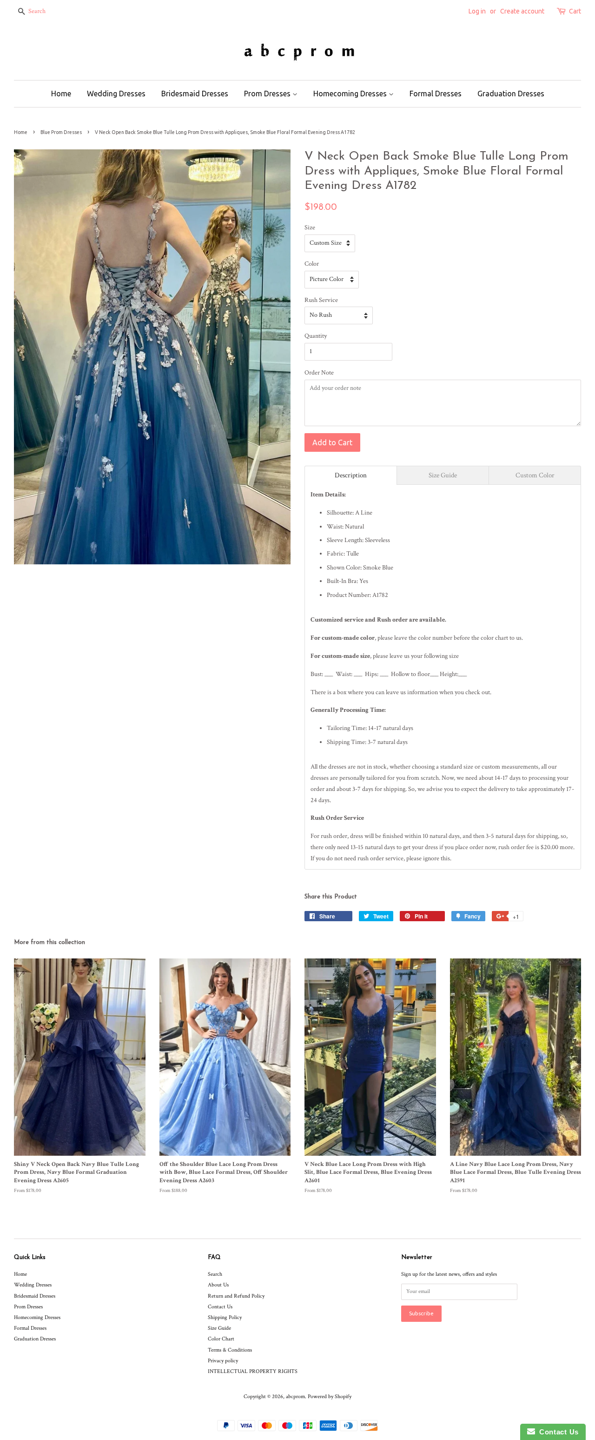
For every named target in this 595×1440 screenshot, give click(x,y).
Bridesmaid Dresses (194, 93)
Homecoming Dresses (351, 93)
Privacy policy (223, 1360)
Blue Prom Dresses (61, 132)
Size (309, 227)
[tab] (350, 475)
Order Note (319, 372)
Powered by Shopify (329, 1396)
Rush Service (321, 300)
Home (61, 93)
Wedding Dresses (116, 93)
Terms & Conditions (230, 1349)
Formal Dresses (436, 93)
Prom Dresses (268, 93)
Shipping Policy (225, 1317)
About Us (218, 1284)
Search (215, 1274)
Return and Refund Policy (236, 1296)
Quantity (315, 336)
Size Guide (219, 1328)
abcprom (295, 1396)
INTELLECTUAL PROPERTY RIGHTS (253, 1371)
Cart (575, 11)
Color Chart (221, 1338)
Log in (477, 11)
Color (311, 264)
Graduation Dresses (510, 93)
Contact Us (220, 1306)
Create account (522, 11)
